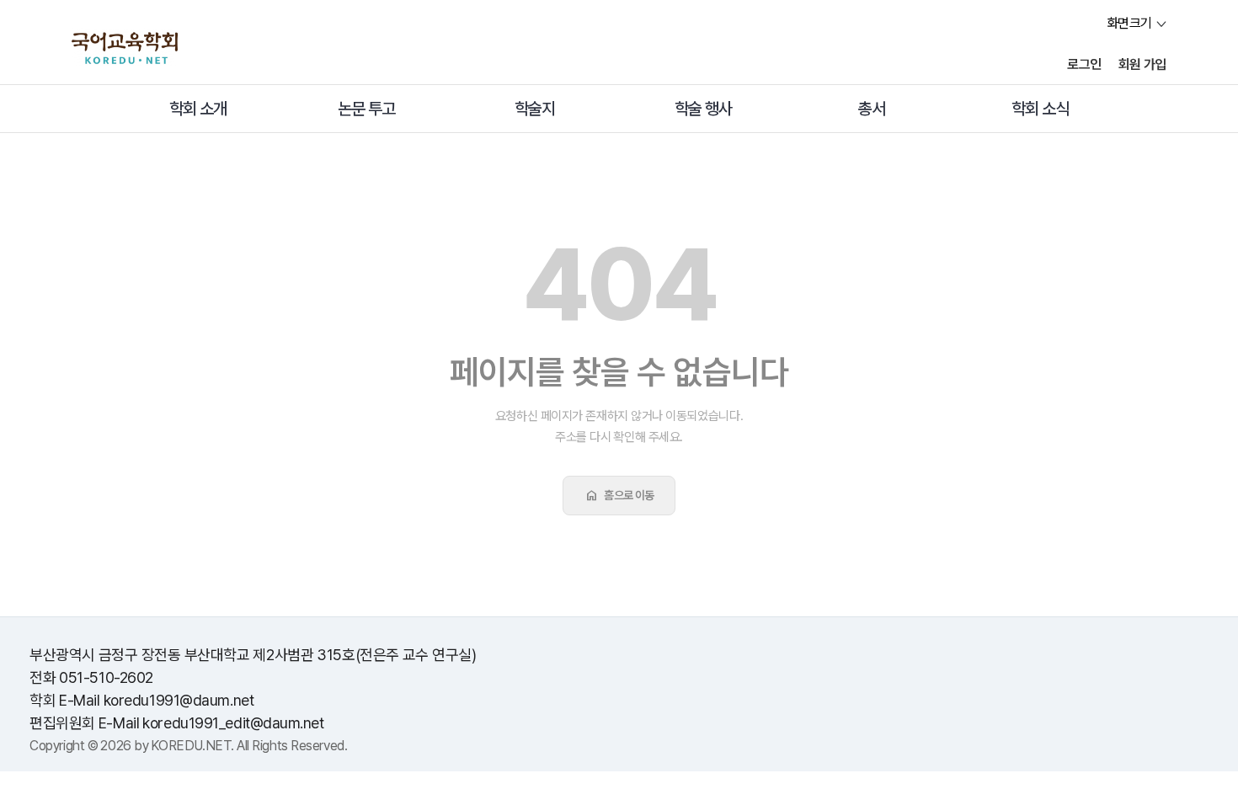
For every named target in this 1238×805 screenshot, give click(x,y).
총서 (871, 109)
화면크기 (1129, 23)
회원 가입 (1142, 64)
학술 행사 (703, 109)
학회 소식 (1040, 109)
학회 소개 (198, 109)
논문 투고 (366, 109)
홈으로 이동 (619, 495)
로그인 (1084, 64)
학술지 (535, 109)
